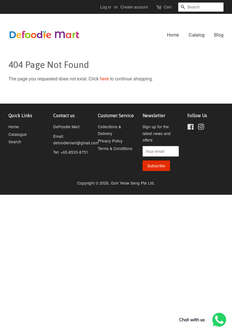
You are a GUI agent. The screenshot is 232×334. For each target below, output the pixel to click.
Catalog (197, 34)
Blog (219, 34)
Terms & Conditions (115, 148)
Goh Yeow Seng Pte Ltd (132, 183)
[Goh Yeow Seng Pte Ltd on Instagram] (201, 127)
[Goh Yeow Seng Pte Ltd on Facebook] (190, 127)
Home (173, 34)
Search (14, 141)
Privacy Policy (110, 141)
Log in (105, 7)
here (104, 78)
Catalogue (17, 134)
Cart (167, 7)
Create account (134, 7)
